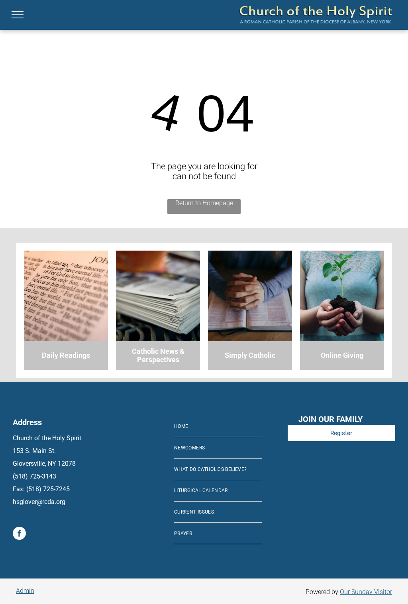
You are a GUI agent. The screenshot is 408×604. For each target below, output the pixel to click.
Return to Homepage (204, 203)
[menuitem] (218, 426)
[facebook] (19, 534)
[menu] (17, 14)
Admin (25, 590)
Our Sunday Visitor (366, 592)
